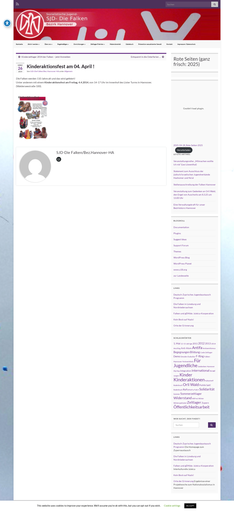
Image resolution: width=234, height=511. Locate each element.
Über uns (48, 44)
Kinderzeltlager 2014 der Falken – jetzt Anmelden (45, 56)
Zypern (205, 402)
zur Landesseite (181, 275)
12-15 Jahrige (186, 343)
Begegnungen (182, 352)
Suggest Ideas (180, 239)
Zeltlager (194, 402)
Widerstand (183, 398)
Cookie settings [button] (172, 505)
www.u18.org (180, 269)
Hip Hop (177, 371)
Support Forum (181, 245)
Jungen (176, 376)
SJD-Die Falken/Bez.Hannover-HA (44, 71)
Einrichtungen (79, 44)
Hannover (211, 366)
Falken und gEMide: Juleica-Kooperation (194, 313)
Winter (201, 398)
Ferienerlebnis (188, 361)
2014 (213, 343)
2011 (195, 343)
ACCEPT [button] (190, 505)
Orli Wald (191, 384)
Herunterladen (183, 150)
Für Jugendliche (187, 363)
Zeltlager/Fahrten (97, 44)
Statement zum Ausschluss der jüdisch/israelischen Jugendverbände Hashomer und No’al (192, 174)
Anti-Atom (186, 348)
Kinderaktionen (189, 379)
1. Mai (177, 343)
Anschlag (177, 348)
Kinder (186, 374)
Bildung (195, 352)
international (200, 370)
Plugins (177, 233)
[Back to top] (227, 504)
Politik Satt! (205, 385)
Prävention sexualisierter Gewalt (150, 44)
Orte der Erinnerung (184, 325)
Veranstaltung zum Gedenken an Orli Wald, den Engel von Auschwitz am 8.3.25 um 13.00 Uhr (195, 194)
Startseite (19, 44)
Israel (212, 370)
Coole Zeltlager (206, 352)
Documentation (181, 227)
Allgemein (68, 71)
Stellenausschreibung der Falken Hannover (195, 184)
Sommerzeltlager (191, 393)
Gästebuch (129, 44)
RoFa (186, 389)
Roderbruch (178, 390)
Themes (177, 251)
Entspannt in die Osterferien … (146, 56)
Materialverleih (115, 44)
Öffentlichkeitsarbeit (191, 406)
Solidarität (207, 389)
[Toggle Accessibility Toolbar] (7, 23)
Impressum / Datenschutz (186, 44)
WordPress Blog (182, 257)
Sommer (177, 394)
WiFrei (195, 398)
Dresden (184, 357)
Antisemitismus (209, 348)
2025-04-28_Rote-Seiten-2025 (188, 145)
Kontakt (170, 44)
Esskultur (191, 356)
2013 (208, 343)
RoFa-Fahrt (194, 390)
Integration (185, 370)
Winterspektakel (180, 403)
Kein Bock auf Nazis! (184, 319)
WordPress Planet (182, 263)
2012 (201, 343)
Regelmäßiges (62, 44)
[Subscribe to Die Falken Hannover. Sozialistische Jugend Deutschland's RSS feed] (17, 3)
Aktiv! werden (33, 44)
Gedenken (202, 366)
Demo (177, 356)
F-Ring (200, 356)
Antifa (197, 347)
